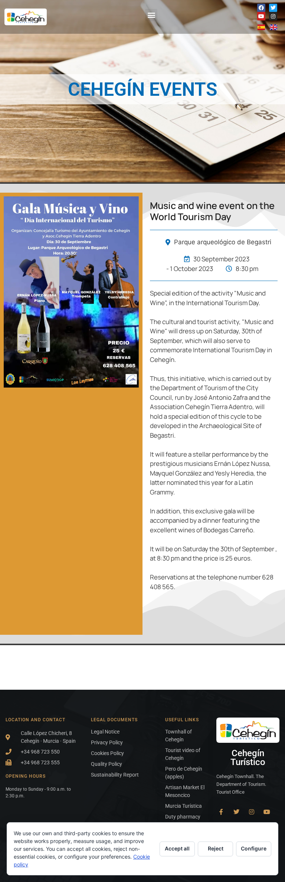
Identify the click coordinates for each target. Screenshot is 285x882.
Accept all (177, 848)
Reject (215, 848)
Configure (253, 848)
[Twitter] (273, 8)
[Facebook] (261, 8)
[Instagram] (273, 16)
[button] (151, 15)
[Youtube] (261, 16)
